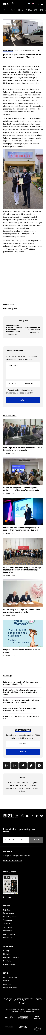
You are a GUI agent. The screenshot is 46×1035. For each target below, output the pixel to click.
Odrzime (32, 785)
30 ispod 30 (11, 783)
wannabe (35, 788)
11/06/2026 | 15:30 (9, 493)
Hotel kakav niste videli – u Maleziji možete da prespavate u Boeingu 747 (20, 683)
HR (17, 785)
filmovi (12, 785)
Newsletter (7, 961)
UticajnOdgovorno (10, 917)
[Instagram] (6, 765)
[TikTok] (31, 765)
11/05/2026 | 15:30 (9, 655)
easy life (34, 783)
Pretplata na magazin (11, 957)
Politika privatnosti (10, 988)
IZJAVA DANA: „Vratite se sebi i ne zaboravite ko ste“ (21, 717)
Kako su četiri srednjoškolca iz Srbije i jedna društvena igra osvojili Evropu (19, 709)
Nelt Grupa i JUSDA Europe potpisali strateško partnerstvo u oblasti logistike (21, 610)
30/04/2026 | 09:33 (9, 615)
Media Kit (6, 954)
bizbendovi (25, 783)
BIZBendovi (7, 931)
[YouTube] (39, 765)
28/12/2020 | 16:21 (30, 51)
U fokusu (11, 10)
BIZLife (20, 51)
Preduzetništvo (31, 10)
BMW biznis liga (9, 934)
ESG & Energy (8, 51)
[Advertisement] (23, 278)
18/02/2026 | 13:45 (9, 576)
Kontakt (6, 981)
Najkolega (6, 910)
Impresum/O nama (10, 977)
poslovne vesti (11, 788)
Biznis (20, 10)
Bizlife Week (7, 937)
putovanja (21, 788)
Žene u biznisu (8, 913)
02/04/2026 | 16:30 (9, 533)
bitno (18, 783)
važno (28, 788)
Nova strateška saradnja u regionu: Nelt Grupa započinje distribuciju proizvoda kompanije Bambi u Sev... (22, 569)
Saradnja (6, 950)
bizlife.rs (15, 1012)
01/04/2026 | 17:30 (9, 453)
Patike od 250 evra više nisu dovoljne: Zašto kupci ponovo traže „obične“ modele (21, 701)
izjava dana (23, 785)
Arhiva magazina (9, 964)
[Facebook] (23, 765)
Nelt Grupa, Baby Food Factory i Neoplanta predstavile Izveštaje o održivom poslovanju (21, 488)
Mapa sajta (7, 984)
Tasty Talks (7, 927)
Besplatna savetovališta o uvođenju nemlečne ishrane (21, 650)
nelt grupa (23, 320)
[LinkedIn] (15, 765)
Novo (3, 10)
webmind (22, 791)
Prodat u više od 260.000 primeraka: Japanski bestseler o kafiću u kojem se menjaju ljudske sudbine (20, 692)
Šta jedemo (7, 920)
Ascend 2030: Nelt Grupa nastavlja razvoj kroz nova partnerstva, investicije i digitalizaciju (21, 528)
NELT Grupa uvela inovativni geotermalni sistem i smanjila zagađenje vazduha (22, 448)
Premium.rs (20, 1009)
